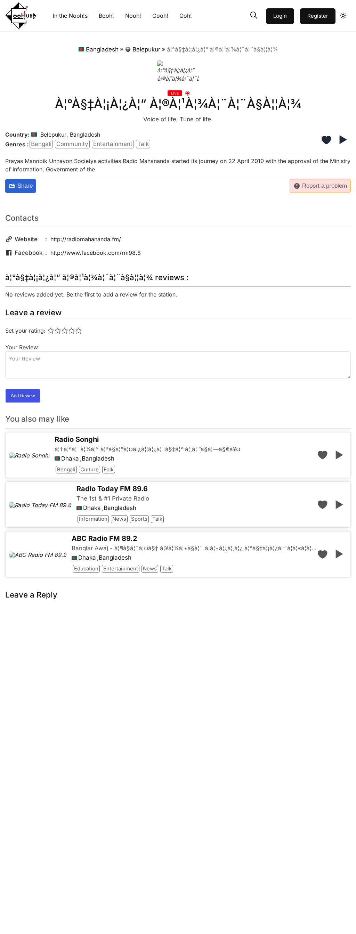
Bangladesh (102, 49)
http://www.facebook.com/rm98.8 (95, 252)
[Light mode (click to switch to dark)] (343, 15)
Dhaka (70, 459)
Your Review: (22, 347)
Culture (89, 469)
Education (86, 569)
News (119, 519)
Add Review (23, 395)
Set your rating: (25, 330)
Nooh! (133, 15)
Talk (143, 143)
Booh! (106, 15)
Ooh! (185, 15)
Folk (109, 469)
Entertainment (112, 143)
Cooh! (160, 15)
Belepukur (146, 49)
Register (317, 16)
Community (72, 143)
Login (280, 16)
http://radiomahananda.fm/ (85, 239)
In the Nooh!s (70, 15)
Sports (139, 519)
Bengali (41, 143)
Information (93, 519)
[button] (253, 15)
